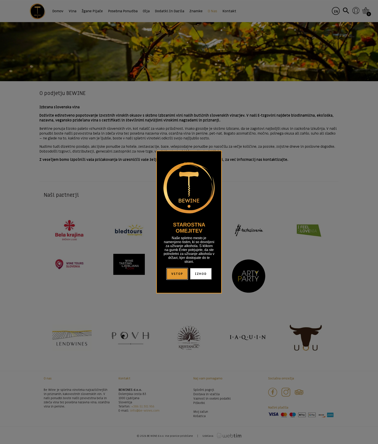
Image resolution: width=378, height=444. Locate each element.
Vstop (177, 274)
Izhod (201, 274)
